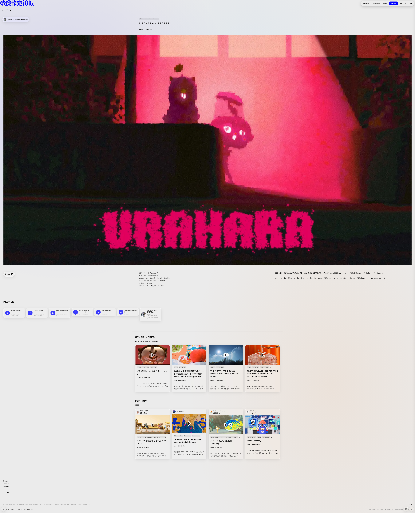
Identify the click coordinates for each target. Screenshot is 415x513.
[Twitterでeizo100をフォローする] (8, 493)
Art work (56, 504)
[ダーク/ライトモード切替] (406, 3)
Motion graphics (48, 504)
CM (68, 504)
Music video (28, 504)
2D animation (20, 504)
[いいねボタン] (406, 509)
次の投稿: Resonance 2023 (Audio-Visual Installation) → (3, 509)
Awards (366, 3)
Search (6, 486)
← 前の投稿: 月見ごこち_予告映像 (411, 509)
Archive (6, 484)
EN (401, 3)
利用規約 (387, 509)
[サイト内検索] (411, 3)
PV (89, 504)
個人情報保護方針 (397, 509)
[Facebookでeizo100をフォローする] (3, 493)
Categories (376, 3)
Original (79, 504)
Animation (35, 504)
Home (5, 481)
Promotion (63, 504)
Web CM (85, 504)
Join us (393, 3)
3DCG (41, 504)
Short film (73, 504)
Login (385, 3)
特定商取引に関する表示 (376, 509)
